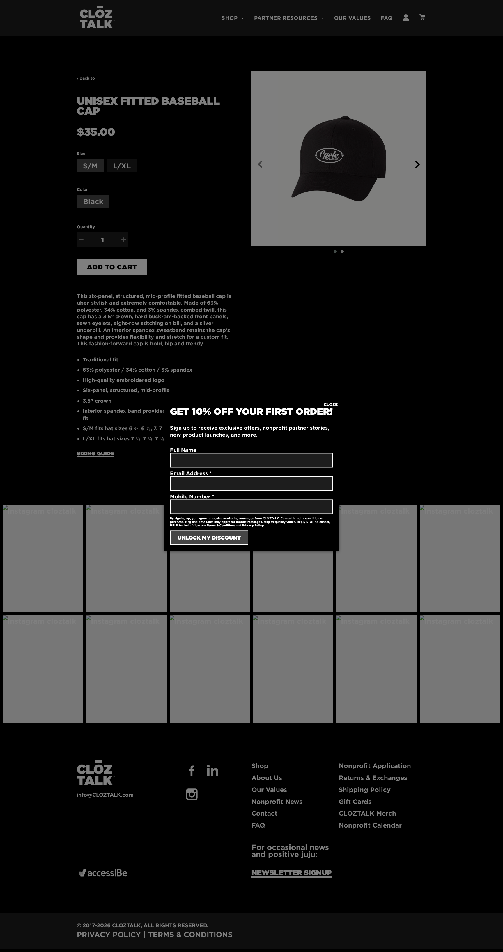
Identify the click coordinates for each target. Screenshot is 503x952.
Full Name (183, 450)
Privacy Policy (253, 525)
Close (331, 404)
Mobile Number (192, 497)
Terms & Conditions (221, 525)
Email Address (191, 473)
